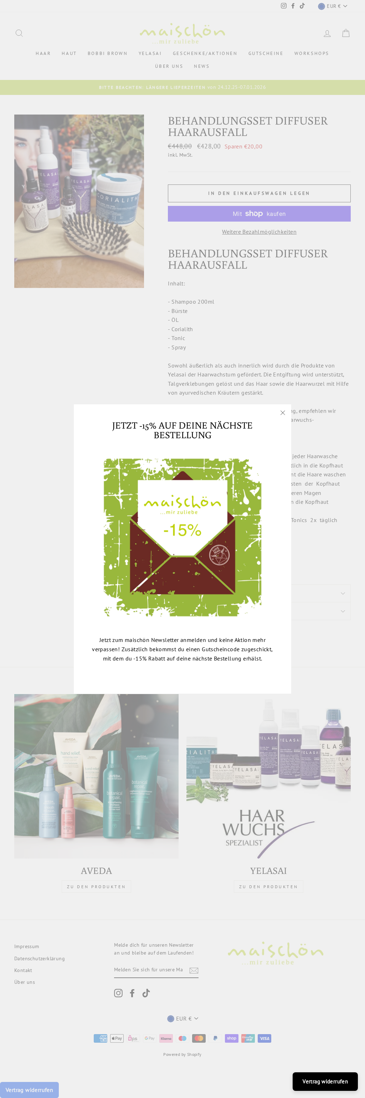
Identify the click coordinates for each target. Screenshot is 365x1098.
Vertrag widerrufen (325, 1081)
